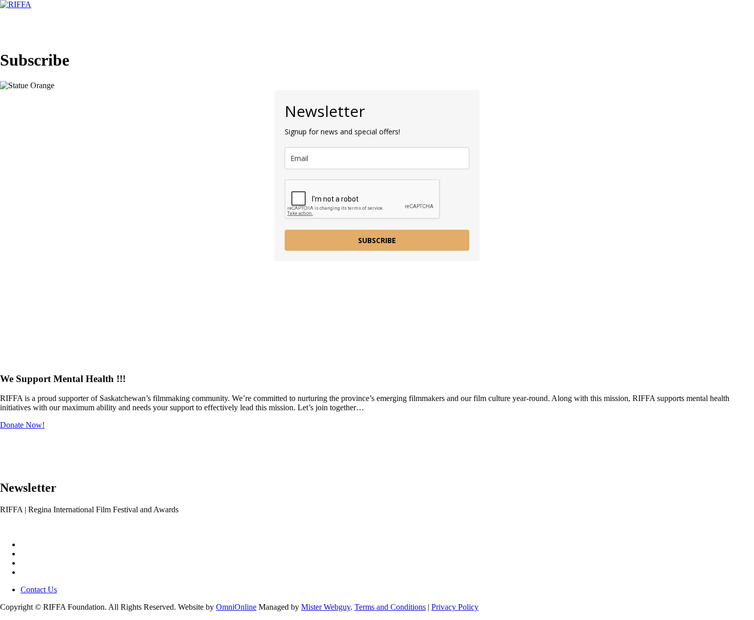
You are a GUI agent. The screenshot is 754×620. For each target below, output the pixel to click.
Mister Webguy (325, 607)
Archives (227, 24)
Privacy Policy (455, 607)
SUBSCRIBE (377, 240)
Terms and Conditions (390, 607)
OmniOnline (236, 607)
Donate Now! (22, 425)
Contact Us (294, 24)
